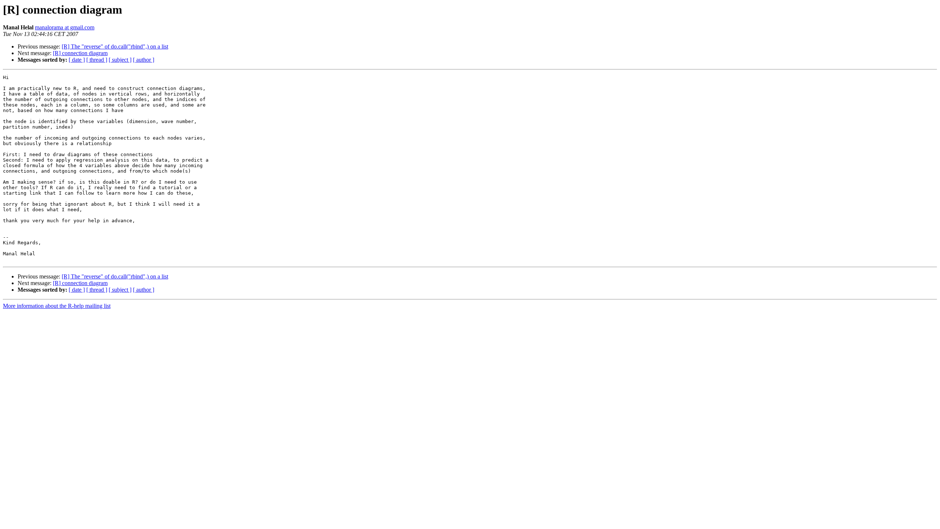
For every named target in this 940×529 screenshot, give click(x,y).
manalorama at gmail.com (64, 27)
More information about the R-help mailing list (57, 306)
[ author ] (143, 60)
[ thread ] (96, 60)
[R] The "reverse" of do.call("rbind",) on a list (115, 46)
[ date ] (77, 60)
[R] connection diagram (80, 53)
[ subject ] (120, 60)
